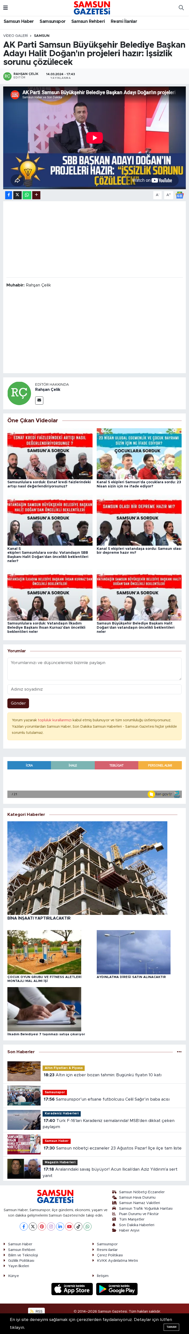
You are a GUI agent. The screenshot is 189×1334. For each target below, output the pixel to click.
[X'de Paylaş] (17, 195)
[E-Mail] (39, 401)
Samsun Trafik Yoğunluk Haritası (146, 1208)
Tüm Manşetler (131, 1219)
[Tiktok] (78, 1226)
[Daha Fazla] (36, 195)
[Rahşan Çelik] (19, 393)
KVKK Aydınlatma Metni (117, 1261)
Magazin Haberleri (60, 1162)
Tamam (171, 1327)
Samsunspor (52, 21)
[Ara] (181, 8)
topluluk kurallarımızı (55, 720)
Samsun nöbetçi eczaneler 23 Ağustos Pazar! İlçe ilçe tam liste (113, 1148)
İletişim (103, 1276)
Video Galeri (15, 36)
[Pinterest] (42, 1226)
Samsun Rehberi (88, 21)
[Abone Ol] (179, 195)
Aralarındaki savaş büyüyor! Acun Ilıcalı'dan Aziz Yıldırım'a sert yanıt (110, 1172)
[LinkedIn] (60, 1226)
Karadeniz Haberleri (62, 1113)
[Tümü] (179, 1052)
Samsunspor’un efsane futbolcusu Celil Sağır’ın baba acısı (107, 1099)
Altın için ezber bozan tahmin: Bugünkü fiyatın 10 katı (102, 1075)
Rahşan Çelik (47, 390)
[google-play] (117, 1289)
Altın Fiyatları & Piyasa (64, 1068)
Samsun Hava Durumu (137, 1197)
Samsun (41, 36)
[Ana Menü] (5, 8)
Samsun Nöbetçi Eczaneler (142, 1192)
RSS (39, 1311)
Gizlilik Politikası (21, 1261)
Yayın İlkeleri (18, 1266)
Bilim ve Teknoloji (23, 1255)
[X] (33, 1226)
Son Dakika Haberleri (136, 1225)
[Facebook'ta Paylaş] (8, 195)
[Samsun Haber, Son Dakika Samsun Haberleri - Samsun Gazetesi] (92, 8)
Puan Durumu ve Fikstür (139, 1214)
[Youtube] (69, 1226)
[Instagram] (51, 1226)
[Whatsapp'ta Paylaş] (27, 195)
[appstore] (72, 1289)
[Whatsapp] (87, 1226)
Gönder (18, 703)
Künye (13, 1276)
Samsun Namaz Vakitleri (139, 1203)
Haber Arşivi (129, 1230)
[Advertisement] (94, 238)
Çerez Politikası (110, 1255)
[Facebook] (24, 1226)
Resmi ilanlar (107, 1250)
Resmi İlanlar (124, 21)
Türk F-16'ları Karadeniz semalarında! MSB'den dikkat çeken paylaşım (108, 1124)
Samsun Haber (19, 21)
